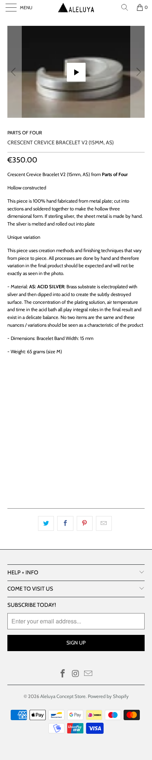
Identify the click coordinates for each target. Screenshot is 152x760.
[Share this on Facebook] (65, 523)
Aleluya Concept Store (63, 696)
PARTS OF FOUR (24, 132)
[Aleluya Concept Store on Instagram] (75, 674)
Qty (12, 411)
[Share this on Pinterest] (85, 523)
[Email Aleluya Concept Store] (88, 674)
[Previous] (14, 72)
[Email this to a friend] (104, 523)
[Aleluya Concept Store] (76, 7)
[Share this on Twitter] (46, 523)
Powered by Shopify (108, 696)
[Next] (137, 72)
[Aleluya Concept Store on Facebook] (62, 674)
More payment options (76, 482)
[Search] (125, 7)
